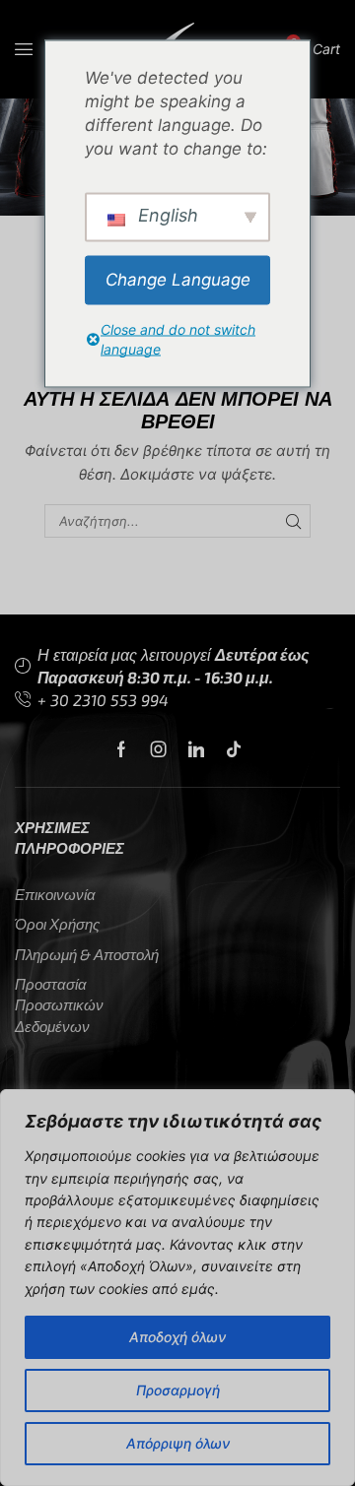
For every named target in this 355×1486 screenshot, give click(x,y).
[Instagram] (159, 749)
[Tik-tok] (234, 749)
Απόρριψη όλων (178, 1443)
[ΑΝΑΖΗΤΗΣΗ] (293, 521)
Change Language (178, 280)
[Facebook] (121, 749)
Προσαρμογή (178, 1390)
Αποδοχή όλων (177, 1336)
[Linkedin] (196, 749)
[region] (177, 1287)
